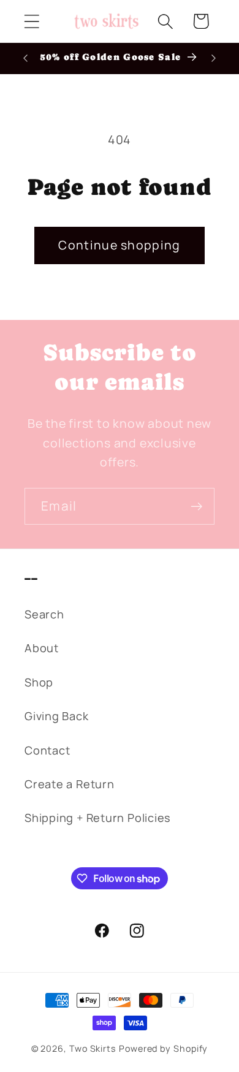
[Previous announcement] (25, 58)
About (42, 648)
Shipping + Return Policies (98, 817)
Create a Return (70, 784)
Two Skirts (92, 1048)
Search (44, 614)
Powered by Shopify (163, 1048)
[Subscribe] (196, 506)
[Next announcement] (213, 58)
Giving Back (57, 716)
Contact (47, 750)
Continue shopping (119, 245)
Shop (39, 682)
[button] (31, 21)
